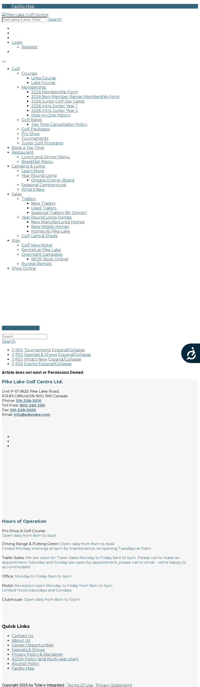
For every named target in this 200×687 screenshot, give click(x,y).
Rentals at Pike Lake (41, 249)
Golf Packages (35, 129)
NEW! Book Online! (49, 259)
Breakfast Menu (37, 161)
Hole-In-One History (50, 115)
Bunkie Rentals (36, 263)
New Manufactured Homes (58, 222)
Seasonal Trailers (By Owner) (59, 212)
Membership (33, 87)
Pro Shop (30, 133)
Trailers (28, 198)
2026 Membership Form (54, 92)
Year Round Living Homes (46, 217)
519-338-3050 (23, 410)
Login (17, 42)
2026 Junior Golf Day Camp (58, 101)
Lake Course (43, 82)
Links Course (43, 78)
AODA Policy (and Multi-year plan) (45, 659)
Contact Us (22, 635)
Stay (16, 240)
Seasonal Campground (43, 184)
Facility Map (23, 6)
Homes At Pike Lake (50, 231)
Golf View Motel (36, 245)
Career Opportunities (32, 645)
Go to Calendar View (21, 328)
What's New (33, 189)
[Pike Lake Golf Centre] (25, 14)
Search (55, 19)
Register (29, 47)
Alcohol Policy (25, 663)
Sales (17, 194)
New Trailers (43, 203)
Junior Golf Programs (42, 143)
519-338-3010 (28, 400)
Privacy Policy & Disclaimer (37, 654)
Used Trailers (43, 208)
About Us (21, 640)
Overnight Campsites (41, 254)
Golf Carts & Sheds (39, 236)
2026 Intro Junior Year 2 (54, 110)
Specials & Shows (28, 649)
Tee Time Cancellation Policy (59, 124)
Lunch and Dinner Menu (45, 157)
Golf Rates (31, 120)
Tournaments (34, 138)
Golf (16, 68)
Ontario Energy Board (52, 180)
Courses (29, 73)
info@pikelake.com (32, 414)
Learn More (32, 171)
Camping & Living (28, 166)
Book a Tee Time (28, 147)
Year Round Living (39, 175)
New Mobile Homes (50, 226)
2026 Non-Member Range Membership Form (75, 96)
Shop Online (24, 268)
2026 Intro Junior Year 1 (54, 106)
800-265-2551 (32, 405)
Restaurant (23, 152)
